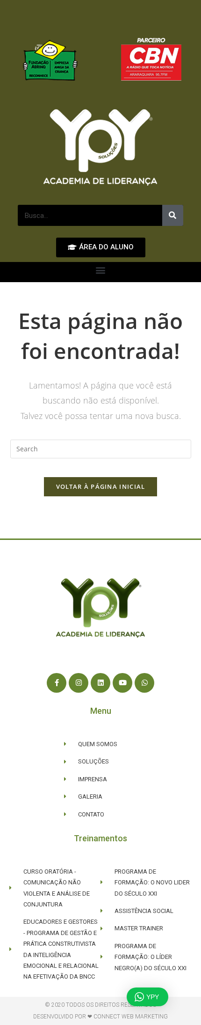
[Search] (172, 215)
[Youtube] (122, 683)
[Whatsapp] (144, 683)
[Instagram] (78, 683)
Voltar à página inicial (100, 486)
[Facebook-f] (56, 683)
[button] (100, 269)
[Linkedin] (100, 683)
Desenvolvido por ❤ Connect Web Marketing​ (100, 1016)
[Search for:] (100, 448)
